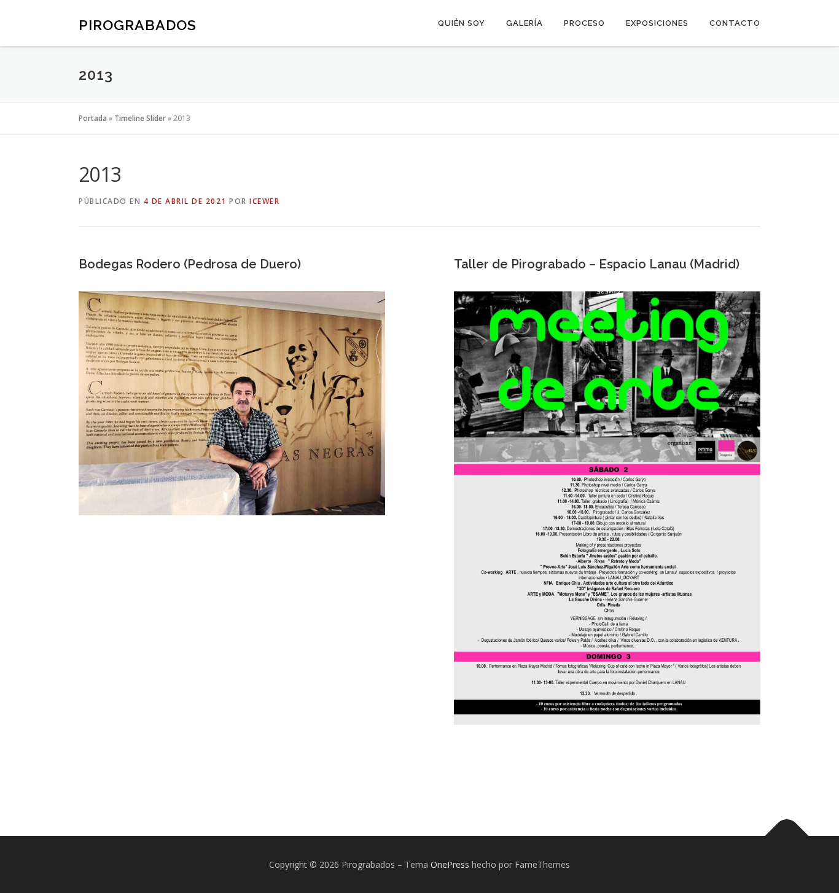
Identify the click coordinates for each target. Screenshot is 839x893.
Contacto (734, 23)
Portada (93, 118)
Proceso (584, 23)
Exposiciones (657, 23)
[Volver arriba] (787, 835)
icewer (264, 201)
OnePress (450, 864)
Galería (524, 23)
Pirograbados (138, 25)
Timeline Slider (140, 118)
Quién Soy (461, 23)
